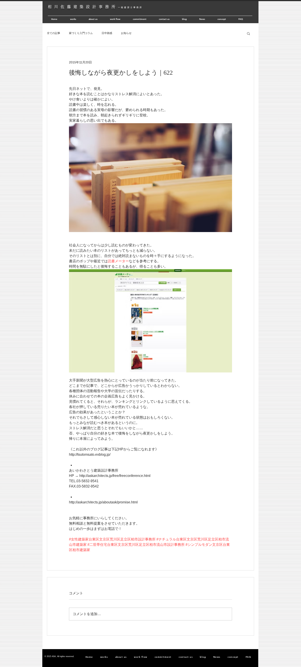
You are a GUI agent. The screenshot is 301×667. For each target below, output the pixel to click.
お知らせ (126, 33)
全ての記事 (53, 33)
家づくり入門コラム (81, 33)
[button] (248, 33)
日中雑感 (107, 33)
